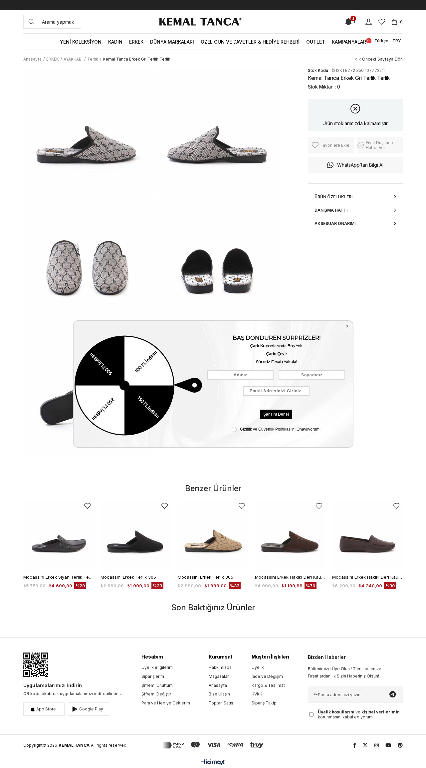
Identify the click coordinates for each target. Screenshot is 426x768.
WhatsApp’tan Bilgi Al (360, 165)
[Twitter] (365, 745)
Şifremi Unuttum (157, 685)
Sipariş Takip (264, 702)
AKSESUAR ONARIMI (335, 223)
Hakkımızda (220, 667)
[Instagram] (376, 745)
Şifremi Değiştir (156, 693)
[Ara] (31, 21)
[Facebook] (354, 745)
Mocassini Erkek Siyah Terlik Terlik (58, 577)
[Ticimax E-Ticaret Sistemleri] (213, 762)
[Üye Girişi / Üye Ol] (368, 22)
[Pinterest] (400, 745)
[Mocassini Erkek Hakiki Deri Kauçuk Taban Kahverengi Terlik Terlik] (290, 535)
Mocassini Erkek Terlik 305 (128, 577)
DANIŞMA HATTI (331, 210)
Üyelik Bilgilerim (157, 667)
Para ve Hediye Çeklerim (165, 702)
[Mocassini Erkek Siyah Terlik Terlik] (58, 535)
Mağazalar (219, 676)
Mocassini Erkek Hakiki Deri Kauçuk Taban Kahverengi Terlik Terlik (290, 577)
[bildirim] (348, 21)
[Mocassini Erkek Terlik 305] (136, 535)
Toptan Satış (221, 702)
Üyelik (258, 667)
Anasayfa (218, 685)
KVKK (257, 693)
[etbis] (35, 665)
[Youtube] (388, 745)
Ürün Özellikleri (333, 196)
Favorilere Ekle (87, 506)
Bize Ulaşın (219, 693)
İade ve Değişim (267, 676)
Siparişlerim (152, 676)
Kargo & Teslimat (268, 685)
